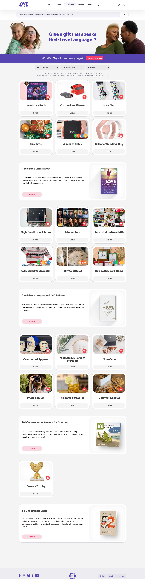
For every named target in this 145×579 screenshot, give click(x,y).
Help (102, 576)
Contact (121, 576)
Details (35, 113)
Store (90, 5)
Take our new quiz (94, 58)
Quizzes (58, 5)
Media (111, 576)
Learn (48, 5)
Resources (69, 5)
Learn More (69, 15)
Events (81, 5)
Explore (32, 194)
